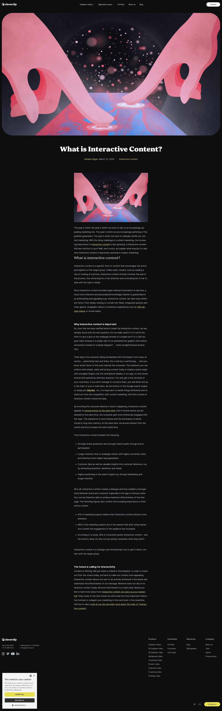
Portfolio (121, 4)
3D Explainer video (155, 652)
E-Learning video (155, 672)
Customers (172, 639)
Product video (154, 664)
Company (210, 639)
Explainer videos (86, 4)
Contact (213, 4)
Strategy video (154, 676)
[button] (20, 705)
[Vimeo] (8, 652)
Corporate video (154, 668)
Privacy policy (211, 656)
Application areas (105, 4)
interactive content (101, 244)
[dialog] (19, 691)
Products (152, 639)
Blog (141, 4)
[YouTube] (13, 652)
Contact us (212, 704)
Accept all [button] (19, 694)
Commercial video (155, 660)
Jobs (208, 648)
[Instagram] (4, 652)
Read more (18, 690)
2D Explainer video (155, 648)
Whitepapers (192, 648)
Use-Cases (172, 652)
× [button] (34, 676)
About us (132, 4)
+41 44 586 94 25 (8, 648)
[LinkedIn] (17, 652)
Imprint (208, 652)
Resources (191, 639)
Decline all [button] (19, 700)
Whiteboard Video (155, 656)
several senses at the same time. (100, 410)
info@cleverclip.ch (27, 648)
